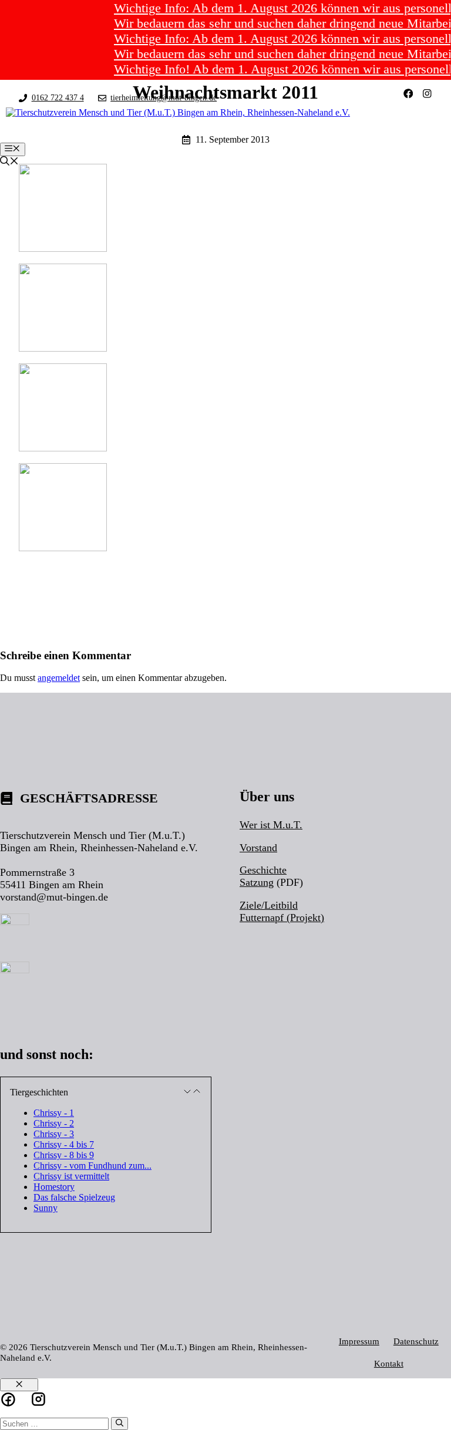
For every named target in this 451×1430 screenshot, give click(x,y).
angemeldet (59, 678)
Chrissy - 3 (53, 1134)
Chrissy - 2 (53, 1123)
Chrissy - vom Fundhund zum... (92, 1166)
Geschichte (263, 870)
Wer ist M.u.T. (271, 825)
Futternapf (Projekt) (282, 917)
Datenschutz (416, 1341)
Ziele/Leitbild (269, 905)
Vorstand (258, 848)
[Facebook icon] (8, 1399)
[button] (105, 1092)
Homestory (54, 1187)
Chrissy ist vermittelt (71, 1176)
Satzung (257, 882)
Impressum (359, 1341)
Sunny (45, 1208)
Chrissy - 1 (53, 1113)
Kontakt (388, 1363)
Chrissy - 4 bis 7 (63, 1144)
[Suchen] (119, 1423)
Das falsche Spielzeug (74, 1197)
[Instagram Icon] (38, 1399)
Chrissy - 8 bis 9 (63, 1155)
